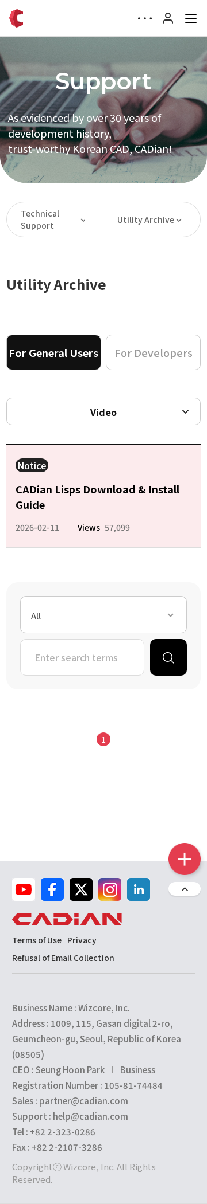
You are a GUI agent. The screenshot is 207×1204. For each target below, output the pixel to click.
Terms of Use (37, 940)
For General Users (53, 352)
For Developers (153, 352)
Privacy (82, 940)
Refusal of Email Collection (63, 957)
